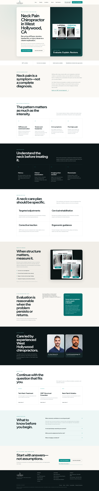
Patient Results (40, 477)
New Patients (58, 2)
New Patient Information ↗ (64, 463)
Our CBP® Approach (41, 476)
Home (38, 474)
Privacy (60, 485)
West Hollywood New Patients (59, 476)
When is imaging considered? (63, 438)
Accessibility (72, 485)
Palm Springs (56, 477)
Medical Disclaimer (78, 485)
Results (40, 2)
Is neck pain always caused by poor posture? (63, 428)
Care (36, 2)
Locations (46, 2)
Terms (64, 485)
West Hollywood (57, 474)
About (52, 2)
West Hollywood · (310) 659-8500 (75, 475)
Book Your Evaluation (77, 2)
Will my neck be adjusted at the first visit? (63, 433)
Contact (38, 481)
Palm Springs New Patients (59, 479)
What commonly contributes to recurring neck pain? (63, 418)
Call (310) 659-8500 (39, 50)
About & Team (40, 479)
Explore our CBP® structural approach (60, 90)
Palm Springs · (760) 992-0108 (75, 477)
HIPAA (67, 485)
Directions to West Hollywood (75, 478)
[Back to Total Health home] (23, 2)
